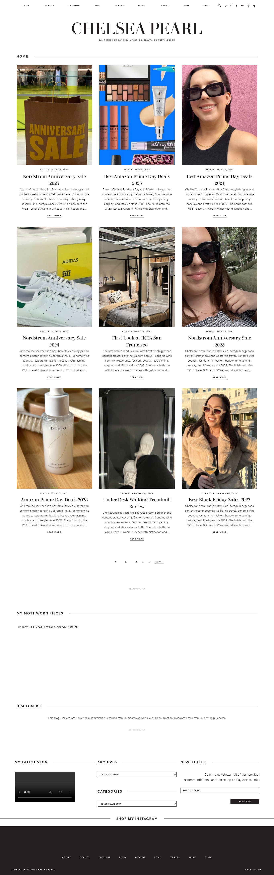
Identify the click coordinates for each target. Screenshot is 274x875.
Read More (54, 215)
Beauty (45, 169)
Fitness (125, 493)
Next (158, 562)
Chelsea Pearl (137, 29)
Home (125, 331)
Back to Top (253, 869)
